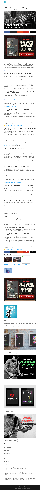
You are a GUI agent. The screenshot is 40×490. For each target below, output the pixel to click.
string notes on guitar (7, 447)
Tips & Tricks (18, 9)
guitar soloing (6, 450)
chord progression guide (20, 212)
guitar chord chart (7, 453)
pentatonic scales (7, 458)
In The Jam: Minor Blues (8, 325)
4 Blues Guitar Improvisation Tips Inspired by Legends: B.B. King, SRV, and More (17, 321)
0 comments (24, 9)
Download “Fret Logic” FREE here (10, 106)
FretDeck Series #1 (7, 320)
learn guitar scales (22, 160)
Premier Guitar (19, 161)
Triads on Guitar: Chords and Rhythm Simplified (12, 326)
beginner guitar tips (14, 144)
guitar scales (6, 456)
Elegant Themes (18, 488)
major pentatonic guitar (8, 448)
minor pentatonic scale (8, 455)
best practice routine (7, 145)
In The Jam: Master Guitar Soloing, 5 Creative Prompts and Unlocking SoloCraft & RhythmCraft (20, 323)
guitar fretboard (6, 461)
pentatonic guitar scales (8, 459)
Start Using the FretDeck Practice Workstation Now (13, 125)
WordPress (28, 488)
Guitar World (13, 161)
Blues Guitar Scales (7, 451)
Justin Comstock (7, 9)
